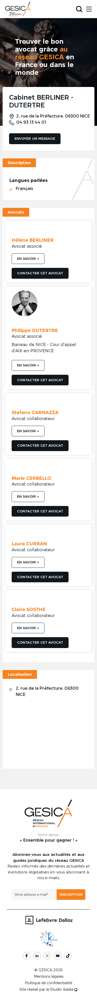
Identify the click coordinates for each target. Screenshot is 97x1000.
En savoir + (28, 258)
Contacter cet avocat (40, 273)
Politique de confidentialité (48, 983)
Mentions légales (48, 976)
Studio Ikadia (62, 989)
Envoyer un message (34, 138)
